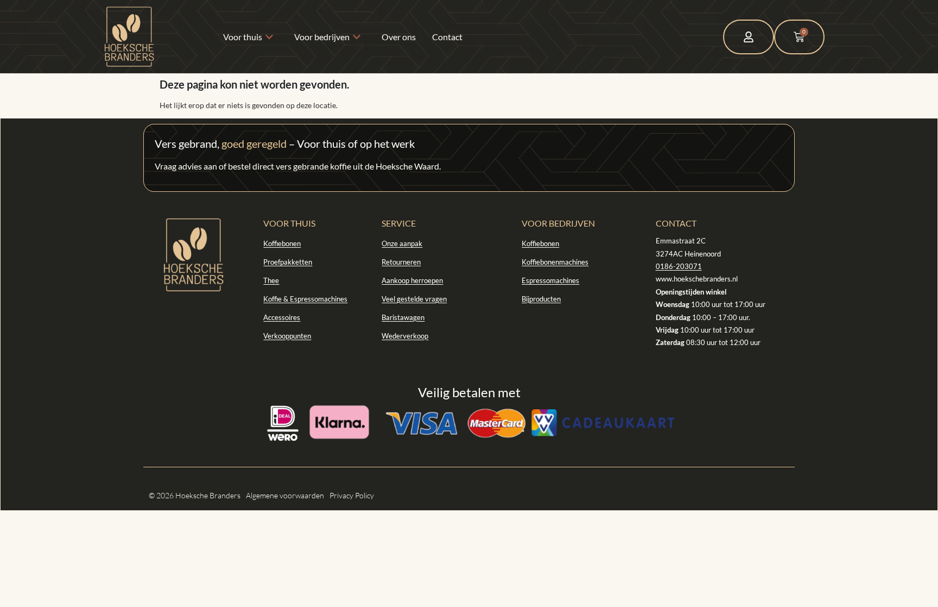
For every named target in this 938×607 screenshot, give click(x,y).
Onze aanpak (402, 243)
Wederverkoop (405, 335)
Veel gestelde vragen (414, 299)
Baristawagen (403, 317)
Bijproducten (541, 299)
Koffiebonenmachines (555, 262)
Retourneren (401, 262)
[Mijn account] (748, 37)
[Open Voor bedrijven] (358, 36)
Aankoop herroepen (412, 280)
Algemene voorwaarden (285, 495)
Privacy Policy (351, 495)
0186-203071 (679, 266)
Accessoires (281, 317)
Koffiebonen (282, 243)
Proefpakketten (287, 262)
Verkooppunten (287, 335)
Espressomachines (550, 280)
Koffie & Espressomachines (305, 299)
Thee (271, 280)
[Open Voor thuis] (271, 36)
